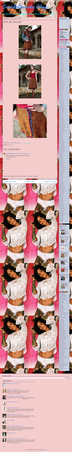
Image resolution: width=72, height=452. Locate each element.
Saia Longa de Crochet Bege (14, 389)
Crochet (61, 322)
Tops (60, 360)
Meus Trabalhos (62, 343)
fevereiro (61, 55)
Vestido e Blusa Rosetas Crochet (14, 414)
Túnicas (61, 362)
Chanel (61, 319)
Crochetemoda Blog (25, 7)
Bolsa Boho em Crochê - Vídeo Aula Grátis (66, 233)
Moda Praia (62, 346)
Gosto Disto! (63, 267)
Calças (61, 311)
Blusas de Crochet (11, 432)
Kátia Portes (62, 339)
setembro (61, 71)
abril (60, 78)
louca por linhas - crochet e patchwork (64, 284)
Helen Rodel (62, 334)
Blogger (45, 449)
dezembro (61, 83)
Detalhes (61, 327)
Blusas (61, 302)
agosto (61, 52)
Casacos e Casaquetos (64, 314)
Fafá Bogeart (62, 331)
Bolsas (61, 307)
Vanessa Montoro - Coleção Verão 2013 (16, 438)
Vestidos (61, 365)
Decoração (61, 324)
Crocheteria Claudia (64, 253)
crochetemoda (63, 43)
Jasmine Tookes (62, 338)
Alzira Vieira (62, 297)
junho (61, 54)
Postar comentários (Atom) (32, 186)
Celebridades (62, 317)
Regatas (61, 353)
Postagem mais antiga (50, 181)
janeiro (61, 66)
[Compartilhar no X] (28, 143)
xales (61, 369)
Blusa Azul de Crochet (12, 402)
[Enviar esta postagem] (24, 142)
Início (4, 446)
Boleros (61, 306)
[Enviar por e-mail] (26, 143)
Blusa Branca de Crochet (13, 383)
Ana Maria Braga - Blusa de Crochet (15, 426)
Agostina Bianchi (62, 295)
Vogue (61, 367)
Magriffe (61, 341)
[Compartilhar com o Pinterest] (30, 143)
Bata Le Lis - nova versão (66, 286)
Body (61, 304)
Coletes (61, 320)
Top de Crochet (10, 420)
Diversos (61, 329)
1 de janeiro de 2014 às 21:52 (23, 153)
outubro (61, 50)
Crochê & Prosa (64, 260)
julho (60, 73)
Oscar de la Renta (63, 348)
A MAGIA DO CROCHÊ (63, 229)
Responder (8, 159)
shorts (61, 358)
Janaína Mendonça (63, 336)
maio (60, 61)
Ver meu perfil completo (64, 45)
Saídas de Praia (62, 357)
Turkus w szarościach (66, 277)
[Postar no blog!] (27, 143)
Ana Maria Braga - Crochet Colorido (15, 396)
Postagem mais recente (10, 181)
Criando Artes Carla (64, 245)
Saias (11, 144)
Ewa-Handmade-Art (11, 153)
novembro (61, 57)
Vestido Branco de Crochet (13, 407)
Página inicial (30, 181)
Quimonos (61, 350)
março (61, 62)
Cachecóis (61, 309)
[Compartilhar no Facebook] (29, 143)
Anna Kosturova (62, 299)
